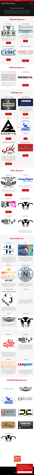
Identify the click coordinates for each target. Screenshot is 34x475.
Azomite (8, 138)
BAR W (8, 42)
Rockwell (25, 85)
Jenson (25, 114)
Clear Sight (25, 190)
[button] (30, 3)
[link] (8, 3)
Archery (25, 155)
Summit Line (25, 60)
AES (25, 138)
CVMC (8, 59)
